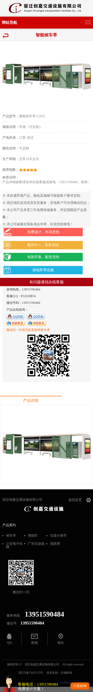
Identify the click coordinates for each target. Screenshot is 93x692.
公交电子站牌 (14, 545)
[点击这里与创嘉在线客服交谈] (15, 316)
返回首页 (75, 500)
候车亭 (11, 535)
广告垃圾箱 (36, 543)
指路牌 (55, 543)
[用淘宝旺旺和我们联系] (15, 323)
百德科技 (66, 672)
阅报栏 (33, 535)
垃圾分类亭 (58, 535)
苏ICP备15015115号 (31, 672)
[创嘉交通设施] (44, 508)
